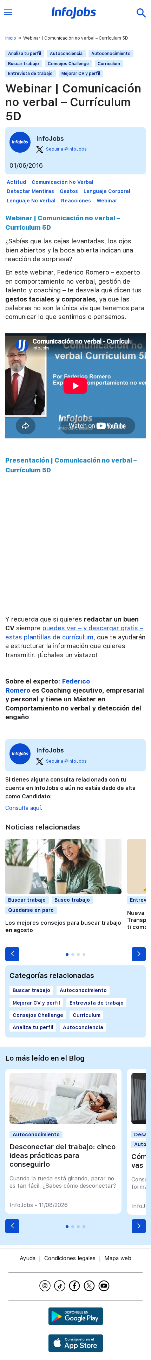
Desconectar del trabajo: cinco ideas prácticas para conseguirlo (62, 1156)
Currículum (109, 63)
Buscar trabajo (23, 63)
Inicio (10, 38)
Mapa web (117, 1258)
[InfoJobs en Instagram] (46, 1285)
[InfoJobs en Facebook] (75, 1285)
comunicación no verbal (62, 182)
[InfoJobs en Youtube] (105, 1285)
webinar (107, 200)
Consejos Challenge (68, 63)
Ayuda (27, 1258)
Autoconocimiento (111, 53)
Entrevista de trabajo (30, 73)
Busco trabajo (72, 900)
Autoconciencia (66, 53)
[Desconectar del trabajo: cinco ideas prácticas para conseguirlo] (63, 1122)
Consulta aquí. (23, 808)
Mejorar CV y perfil (80, 73)
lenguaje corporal (107, 191)
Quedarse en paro (31, 910)
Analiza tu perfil (24, 53)
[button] (12, 954)
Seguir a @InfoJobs (66, 149)
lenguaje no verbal (31, 200)
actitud (16, 182)
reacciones (76, 200)
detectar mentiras (30, 191)
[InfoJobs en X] (90, 1285)
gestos (69, 191)
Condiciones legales (70, 1258)
